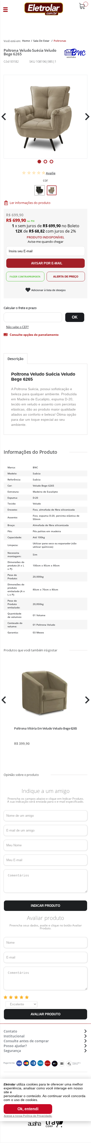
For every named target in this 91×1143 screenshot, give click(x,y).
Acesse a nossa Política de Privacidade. (28, 1116)
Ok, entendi (27, 1109)
